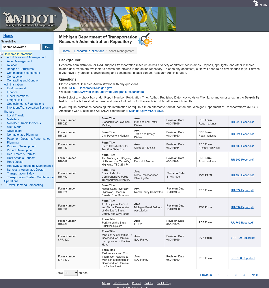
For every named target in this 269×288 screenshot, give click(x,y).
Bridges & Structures (20, 69)
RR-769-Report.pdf (242, 222)
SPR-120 (63, 239)
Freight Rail (14, 100)
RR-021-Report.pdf (242, 134)
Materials (13, 119)
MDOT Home (121, 283)
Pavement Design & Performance (28, 138)
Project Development (20, 150)
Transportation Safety (21, 173)
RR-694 (62, 209)
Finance (12, 92)
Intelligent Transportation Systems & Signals (29, 109)
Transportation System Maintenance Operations (29, 179)
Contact (136, 283)
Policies (149, 283)
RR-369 (62, 161)
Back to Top (164, 283)
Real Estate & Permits (21, 154)
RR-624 (62, 192)
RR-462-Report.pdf (242, 175)
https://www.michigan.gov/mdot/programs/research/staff (108, 91)
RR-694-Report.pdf (242, 207)
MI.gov (263, 4)
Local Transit (15, 115)
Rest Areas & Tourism (21, 158)
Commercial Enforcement (23, 72)
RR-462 (62, 176)
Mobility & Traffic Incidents (24, 123)
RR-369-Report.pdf (242, 159)
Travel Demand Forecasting (25, 185)
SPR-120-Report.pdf (243, 237)
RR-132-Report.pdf (242, 146)
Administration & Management (26, 57)
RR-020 (62, 123)
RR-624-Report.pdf (242, 190)
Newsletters (14, 131)
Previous (206, 274)
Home (8, 35)
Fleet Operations (18, 96)
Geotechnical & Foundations (25, 103)
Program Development (21, 146)
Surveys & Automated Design (26, 169)
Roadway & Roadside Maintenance (30, 165)
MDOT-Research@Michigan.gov (90, 88)
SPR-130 (63, 259)
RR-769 (62, 224)
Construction (15, 76)
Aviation (12, 65)
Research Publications (18, 54)
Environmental (16, 88)
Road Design (15, 161)
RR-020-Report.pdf (242, 122)
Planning (13, 142)
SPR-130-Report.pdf (243, 258)
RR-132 (62, 147)
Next (255, 274)
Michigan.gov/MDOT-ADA (146, 110)
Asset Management (19, 61)
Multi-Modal (14, 127)
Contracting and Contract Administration (21, 82)
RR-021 (62, 135)
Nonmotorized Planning (22, 134)
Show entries (71, 272)
